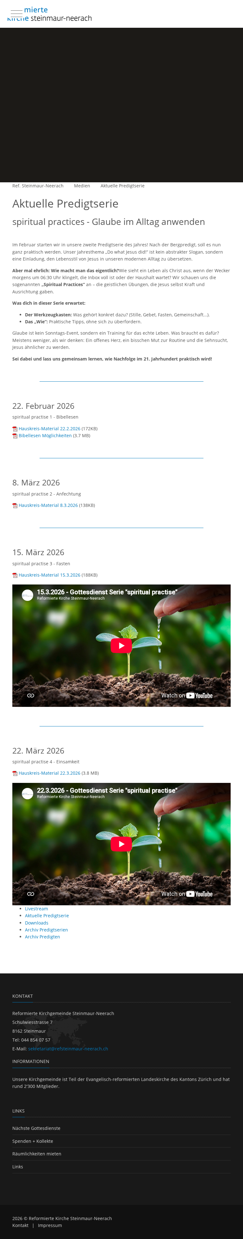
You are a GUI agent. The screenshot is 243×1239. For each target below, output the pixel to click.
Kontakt (20, 1225)
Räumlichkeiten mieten (36, 1154)
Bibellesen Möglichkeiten (45, 435)
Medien (82, 186)
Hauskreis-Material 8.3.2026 (48, 505)
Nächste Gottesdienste (36, 1128)
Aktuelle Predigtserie (123, 186)
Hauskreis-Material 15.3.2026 (49, 575)
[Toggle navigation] (16, 12)
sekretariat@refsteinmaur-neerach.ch (68, 1049)
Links (17, 1167)
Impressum (50, 1225)
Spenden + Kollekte (32, 1141)
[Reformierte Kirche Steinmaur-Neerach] (49, 13)
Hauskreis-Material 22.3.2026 (49, 773)
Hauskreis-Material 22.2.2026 (49, 429)
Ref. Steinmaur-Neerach (38, 186)
